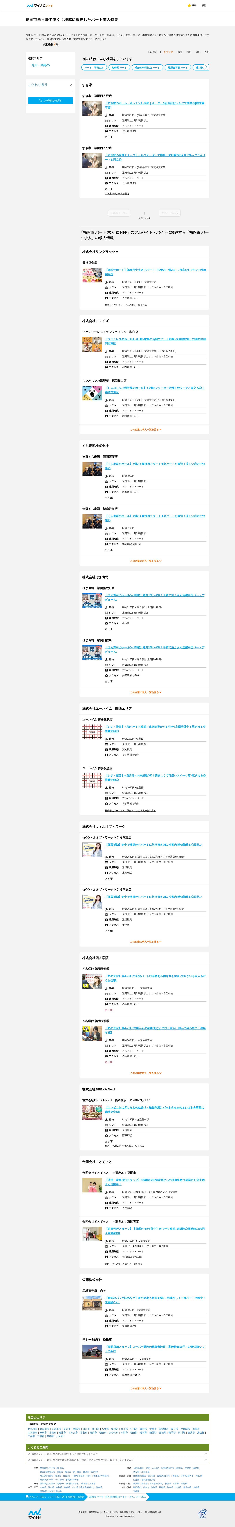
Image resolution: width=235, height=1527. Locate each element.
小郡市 (124, 1432)
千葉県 (75, 1476)
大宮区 (66, 1476)
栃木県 (96, 1476)
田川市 (86, 1429)
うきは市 (73, 1432)
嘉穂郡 (162, 1432)
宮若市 (83, 1432)
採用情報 (124, 1512)
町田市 (60, 1468)
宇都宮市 (104, 1476)
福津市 (62, 1432)
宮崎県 (196, 1487)
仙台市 (167, 1476)
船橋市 (82, 1476)
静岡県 (69, 1484)
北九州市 (32, 1429)
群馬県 (69, 1480)
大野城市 (185, 1429)
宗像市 (196, 1429)
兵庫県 (164, 1468)
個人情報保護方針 (153, 1512)
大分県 (178, 1487)
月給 (207, 51)
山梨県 (176, 1484)
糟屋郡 (153, 1432)
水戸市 (50, 1480)
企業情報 (83, 1512)
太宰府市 (32, 1432)
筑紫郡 (191, 1432)
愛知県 (43, 1484)
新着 (180, 51)
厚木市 (94, 1472)
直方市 (67, 1429)
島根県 (67, 1487)
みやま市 (113, 1432)
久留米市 (56, 1429)
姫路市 (179, 1468)
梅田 (142, 1468)
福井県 (168, 1484)
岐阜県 (84, 1484)
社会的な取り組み (110, 1512)
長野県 (184, 1484)
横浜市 (52, 1472)
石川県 (152, 1484)
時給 (189, 51)
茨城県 (43, 1480)
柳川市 (95, 1429)
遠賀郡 (143, 1432)
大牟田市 (44, 1429)
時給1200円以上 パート (147, 67)
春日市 (174, 1429)
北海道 (136, 1476)
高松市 (90, 1487)
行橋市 (134, 1429)
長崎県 (162, 1487)
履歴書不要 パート (178, 67)
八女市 (105, 1429)
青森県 (176, 1476)
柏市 (89, 1476)
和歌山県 (145, 1472)
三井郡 (31, 1436)
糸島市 (43, 1432)
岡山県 (51, 1487)
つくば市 (59, 1480)
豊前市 (143, 1429)
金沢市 (159, 1484)
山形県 (136, 1480)
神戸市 (171, 1468)
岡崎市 (60, 1484)
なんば (155, 1468)
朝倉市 (102, 1432)
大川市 (124, 1429)
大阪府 (136, 1468)
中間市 (153, 1429)
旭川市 (151, 1476)
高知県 (59, 1491)
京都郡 (50, 1436)
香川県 (83, 1487)
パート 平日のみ (94, 67)
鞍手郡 (172, 1432)
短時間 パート (119, 67)
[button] (206, 67)
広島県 (43, 1487)
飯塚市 (76, 1429)
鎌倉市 (86, 1472)
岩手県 (184, 1476)
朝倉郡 (134, 1432)
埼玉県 (43, 1476)
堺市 (148, 1468)
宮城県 (160, 1476)
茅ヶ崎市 (77, 1472)
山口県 (75, 1487)
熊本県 (170, 1487)
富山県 (144, 1484)
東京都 (43, 1468)
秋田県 (199, 1476)
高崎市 (76, 1480)
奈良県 (136, 1472)
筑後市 (114, 1429)
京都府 (188, 1468)
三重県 (92, 1484)
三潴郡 (40, 1436)
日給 (198, 51)
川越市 (50, 1476)
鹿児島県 (187, 1487)
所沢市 (58, 1476)
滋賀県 (196, 1468)
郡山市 (151, 1480)
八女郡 (60, 1436)
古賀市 (52, 1432)
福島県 (144, 1480)
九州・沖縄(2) (41, 65)
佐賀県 (154, 1487)
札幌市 (143, 1476)
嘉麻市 (93, 1432)
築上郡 (200, 1432)
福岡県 (136, 1487)
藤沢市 (68, 1472)
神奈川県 (44, 1472)
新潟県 (136, 1484)
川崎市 (60, 1472)
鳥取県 (59, 1487)
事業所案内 (94, 1512)
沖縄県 (136, 1491)
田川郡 (181, 1432)
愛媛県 (43, 1491)
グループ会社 (137, 1512)
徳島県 (99, 1487)
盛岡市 (190, 1476)
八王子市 (51, 1468)
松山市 (50, 1491)
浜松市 (76, 1484)
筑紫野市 (164, 1429)
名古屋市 (51, 1484)
